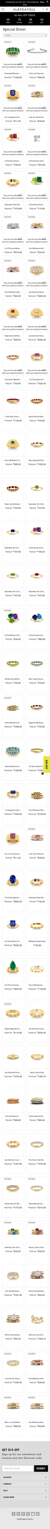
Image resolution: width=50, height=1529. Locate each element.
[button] (46, 764)
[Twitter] (28, 1514)
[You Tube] (33, 1514)
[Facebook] (13, 1514)
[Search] (43, 9)
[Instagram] (18, 1514)
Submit (41, 1468)
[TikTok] (37, 1514)
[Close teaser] (42, 773)
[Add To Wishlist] (13, 81)
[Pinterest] (23, 1514)
